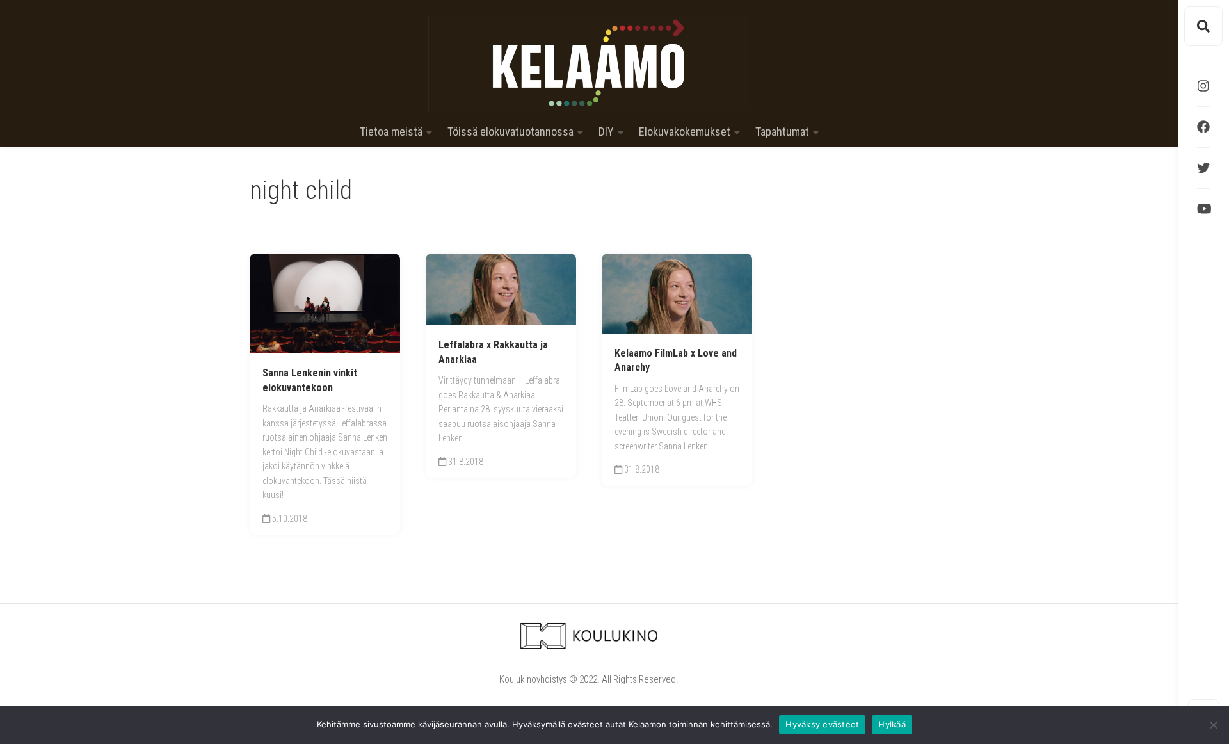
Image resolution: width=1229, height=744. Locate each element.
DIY (606, 131)
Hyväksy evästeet (822, 724)
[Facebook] (1203, 127)
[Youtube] (1203, 209)
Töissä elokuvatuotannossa (510, 131)
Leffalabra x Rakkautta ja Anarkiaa (493, 352)
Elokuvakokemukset (684, 131)
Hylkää (892, 724)
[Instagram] (1203, 86)
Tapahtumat (782, 131)
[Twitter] (1203, 168)
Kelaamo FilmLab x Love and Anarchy (675, 360)
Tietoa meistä (391, 131)
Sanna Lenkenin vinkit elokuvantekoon (309, 380)
